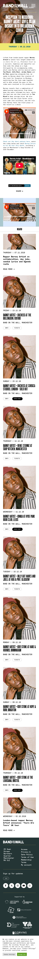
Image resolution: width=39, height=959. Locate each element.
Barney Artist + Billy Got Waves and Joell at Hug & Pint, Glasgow (19, 577)
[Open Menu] (33, 5)
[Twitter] (11, 885)
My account (26, 865)
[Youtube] (23, 885)
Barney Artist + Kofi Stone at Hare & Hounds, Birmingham (19, 648)
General (27, 185)
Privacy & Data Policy (27, 853)
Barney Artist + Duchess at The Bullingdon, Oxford (17, 316)
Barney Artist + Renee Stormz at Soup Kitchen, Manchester (17, 447)
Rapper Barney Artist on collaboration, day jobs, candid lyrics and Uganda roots (17, 260)
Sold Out (17, 399)
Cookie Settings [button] (9, 954)
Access (24, 849)
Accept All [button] (22, 954)
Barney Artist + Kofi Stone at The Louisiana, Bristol (18, 779)
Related (19, 229)
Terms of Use (27, 857)
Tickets (17, 328)
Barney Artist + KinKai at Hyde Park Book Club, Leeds (19, 518)
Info (6, 328)
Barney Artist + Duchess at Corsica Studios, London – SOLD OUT (19, 387)
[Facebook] (5, 885)
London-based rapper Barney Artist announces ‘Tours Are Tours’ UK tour (18, 822)
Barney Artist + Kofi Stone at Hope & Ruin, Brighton (19, 708)
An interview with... (16, 185)
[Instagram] (17, 885)
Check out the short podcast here (16, 141)
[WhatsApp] (29, 885)
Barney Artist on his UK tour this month (19, 144)
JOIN (6, 878)
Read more (7, 269)
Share (18, 191)
